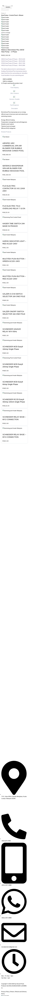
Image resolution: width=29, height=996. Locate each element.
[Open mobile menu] (1, 5)
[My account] (27, 5)
